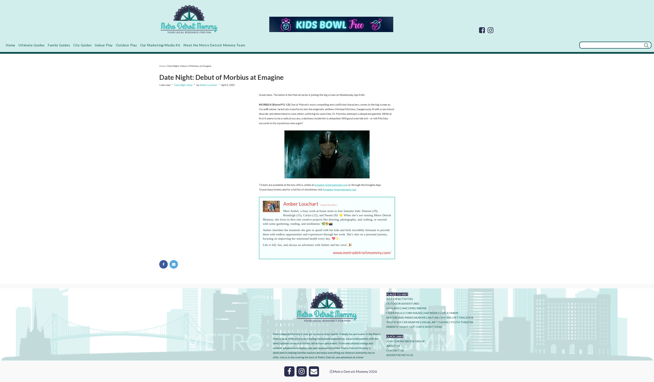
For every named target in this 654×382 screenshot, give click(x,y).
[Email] (173, 264)
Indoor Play (104, 45)
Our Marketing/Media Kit (160, 45)
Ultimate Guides (31, 45)
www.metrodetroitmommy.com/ (362, 252)
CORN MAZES (413, 312)
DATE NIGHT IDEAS (429, 326)
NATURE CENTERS (439, 317)
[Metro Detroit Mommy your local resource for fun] (189, 19)
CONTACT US (395, 350)
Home (10, 45)
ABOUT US (393, 345)
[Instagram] (490, 30)
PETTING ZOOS (463, 317)
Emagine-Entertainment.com (331, 184)
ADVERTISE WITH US (399, 355)
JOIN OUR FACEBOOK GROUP (405, 341)
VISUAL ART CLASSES (435, 322)
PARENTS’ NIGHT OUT (400, 326)
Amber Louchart (208, 85)
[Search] (646, 45)
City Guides (82, 45)
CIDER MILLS (394, 312)
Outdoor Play (126, 45)
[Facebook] (482, 30)
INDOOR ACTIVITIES (399, 298)
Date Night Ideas (183, 85)
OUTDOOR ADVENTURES (402, 303)
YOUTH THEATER (461, 322)
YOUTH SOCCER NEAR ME (403, 322)
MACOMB (408, 308)
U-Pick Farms (448, 312)
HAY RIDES (431, 312)
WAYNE (421, 308)
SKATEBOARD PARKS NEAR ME (406, 317)
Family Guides (59, 45)
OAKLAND (393, 308)
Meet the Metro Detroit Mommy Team (214, 45)
